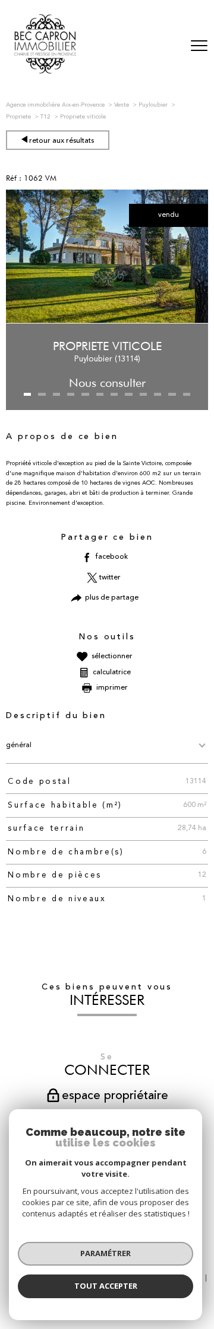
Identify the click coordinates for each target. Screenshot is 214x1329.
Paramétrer (105, 1253)
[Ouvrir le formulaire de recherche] (168, 46)
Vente (121, 105)
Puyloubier (153, 105)
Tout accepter (105, 1285)
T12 (45, 117)
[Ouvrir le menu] (199, 46)
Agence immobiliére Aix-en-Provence (55, 105)
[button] (27, 394)
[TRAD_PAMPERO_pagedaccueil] (45, 71)
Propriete (18, 117)
